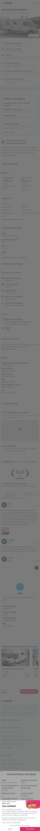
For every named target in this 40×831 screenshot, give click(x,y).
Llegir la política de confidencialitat (11, 822)
